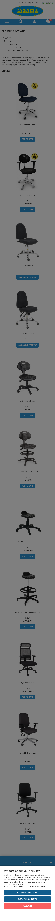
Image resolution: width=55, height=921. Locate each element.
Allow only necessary (27, 892)
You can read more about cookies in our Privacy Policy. (25, 886)
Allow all (27, 906)
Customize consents (27, 899)
